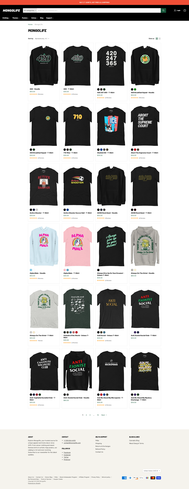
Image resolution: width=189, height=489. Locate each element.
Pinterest (67, 460)
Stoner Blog (48, 477)
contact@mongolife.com (72, 443)
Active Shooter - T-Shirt (39, 213)
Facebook (67, 452)
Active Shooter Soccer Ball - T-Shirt (77, 213)
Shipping (98, 443)
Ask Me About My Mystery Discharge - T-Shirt (141, 399)
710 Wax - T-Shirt (70, 153)
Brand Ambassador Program (68, 477)
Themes (15, 18)
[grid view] (156, 38)
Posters (25, 18)
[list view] (159, 38)
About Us (31, 477)
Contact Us (99, 452)
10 (98, 415)
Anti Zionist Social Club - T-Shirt (143, 335)
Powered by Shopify (34, 483)
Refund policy (106, 477)
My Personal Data (33, 479)
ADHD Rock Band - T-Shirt (141, 213)
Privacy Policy (95, 477)
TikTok (66, 457)
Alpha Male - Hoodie (37, 273)
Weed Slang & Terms (136, 443)
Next (103, 415)
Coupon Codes (58, 479)
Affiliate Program (84, 477)
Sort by (30, 38)
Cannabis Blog (134, 440)
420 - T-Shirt (68, 89)
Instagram (67, 455)
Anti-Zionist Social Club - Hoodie (76, 398)
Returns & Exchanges (102, 446)
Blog (41, 18)
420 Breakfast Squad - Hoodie (142, 93)
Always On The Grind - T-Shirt (41, 335)
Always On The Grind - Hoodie (142, 273)
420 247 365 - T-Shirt (105, 93)
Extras (34, 18)
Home (30, 24)
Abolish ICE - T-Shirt (105, 153)
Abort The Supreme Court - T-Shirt (144, 153)
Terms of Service (46, 479)
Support (49, 18)
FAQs (97, 440)
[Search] (163, 10)
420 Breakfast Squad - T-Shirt (41, 153)
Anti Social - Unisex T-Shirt (108, 335)
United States (151, 471)
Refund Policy (100, 449)
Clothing (5, 18)
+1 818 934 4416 (70, 440)
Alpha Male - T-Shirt (71, 273)
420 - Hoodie (35, 89)
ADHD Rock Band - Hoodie (107, 213)
